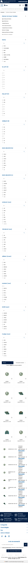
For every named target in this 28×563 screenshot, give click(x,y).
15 (4, 138)
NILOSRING (6, 59)
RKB (4, 50)
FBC (4, 52)
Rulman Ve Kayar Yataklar (11, 12)
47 (4, 129)
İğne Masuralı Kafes (6, 18)
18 (4, 113)
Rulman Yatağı (5, 30)
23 (4, 140)
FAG (5, 46)
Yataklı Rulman (5, 23)
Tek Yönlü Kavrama (6, 25)
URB (5, 61)
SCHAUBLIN (6, 48)
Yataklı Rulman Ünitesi (7, 27)
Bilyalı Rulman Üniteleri (7, 34)
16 (4, 133)
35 (4, 142)
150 (4, 102)
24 (4, 131)
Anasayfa (2, 12)
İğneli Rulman (5, 21)
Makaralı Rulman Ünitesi (7, 32)
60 (4, 127)
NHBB (5, 57)
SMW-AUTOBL (7, 55)
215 (4, 100)
